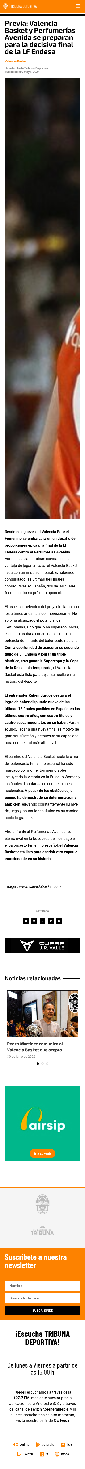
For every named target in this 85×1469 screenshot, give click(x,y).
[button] (26, 921)
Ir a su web (42, 1153)
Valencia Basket (16, 61)
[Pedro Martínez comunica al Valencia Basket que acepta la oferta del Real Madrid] (42, 1013)
